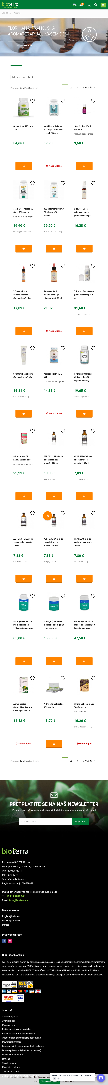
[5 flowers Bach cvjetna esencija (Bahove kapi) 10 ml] (23, 272)
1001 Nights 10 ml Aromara (82, 128)
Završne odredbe (10, 1071)
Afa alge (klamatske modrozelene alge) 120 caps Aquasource (23, 624)
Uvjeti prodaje (8, 1021)
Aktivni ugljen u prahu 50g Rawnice (84, 705)
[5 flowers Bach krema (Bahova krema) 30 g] (23, 355)
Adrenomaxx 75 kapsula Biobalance (22, 458)
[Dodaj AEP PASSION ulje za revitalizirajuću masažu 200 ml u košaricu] (54, 579)
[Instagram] (10, 941)
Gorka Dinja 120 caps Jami (23, 128)
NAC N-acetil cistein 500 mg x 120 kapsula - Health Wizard (54, 129)
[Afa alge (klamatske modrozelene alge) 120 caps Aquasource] (23, 602)
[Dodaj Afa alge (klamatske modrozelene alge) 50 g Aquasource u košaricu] (54, 661)
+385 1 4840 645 (16, 896)
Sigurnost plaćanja (13, 954)
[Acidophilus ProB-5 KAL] (54, 355)
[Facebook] (4, 941)
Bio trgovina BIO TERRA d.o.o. (16, 862)
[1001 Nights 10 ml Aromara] (84, 107)
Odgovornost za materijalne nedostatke (21, 1037)
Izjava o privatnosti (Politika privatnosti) (21, 1050)
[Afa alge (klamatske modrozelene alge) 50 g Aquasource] (54, 602)
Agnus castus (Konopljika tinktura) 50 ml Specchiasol (22, 707)
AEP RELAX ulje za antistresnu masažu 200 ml (83, 542)
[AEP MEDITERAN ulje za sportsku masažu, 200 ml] (23, 520)
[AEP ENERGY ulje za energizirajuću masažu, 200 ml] (84, 437)
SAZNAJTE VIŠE (24, 45)
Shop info (7, 1010)
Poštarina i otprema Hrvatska (16, 1029)
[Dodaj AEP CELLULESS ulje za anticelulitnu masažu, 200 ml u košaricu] (54, 496)
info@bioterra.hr (19, 900)
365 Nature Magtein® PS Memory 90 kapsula (54, 212)
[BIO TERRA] (11, 5)
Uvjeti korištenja (10, 1016)
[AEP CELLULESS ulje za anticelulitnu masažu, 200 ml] (54, 437)
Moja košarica (10, 910)
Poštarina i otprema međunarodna (18, 1033)
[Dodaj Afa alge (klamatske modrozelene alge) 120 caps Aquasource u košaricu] (23, 661)
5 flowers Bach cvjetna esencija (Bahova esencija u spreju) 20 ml (83, 214)
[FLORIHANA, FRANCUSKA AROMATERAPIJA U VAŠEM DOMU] (90, 34)
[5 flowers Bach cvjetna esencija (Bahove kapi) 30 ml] (54, 272)
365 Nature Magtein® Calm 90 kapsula (23, 210)
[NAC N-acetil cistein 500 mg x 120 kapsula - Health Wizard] (54, 107)
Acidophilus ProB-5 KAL (53, 375)
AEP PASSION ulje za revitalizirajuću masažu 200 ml (53, 542)
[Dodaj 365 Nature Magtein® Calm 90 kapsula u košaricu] (23, 248)
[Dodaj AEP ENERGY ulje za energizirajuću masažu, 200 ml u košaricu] (84, 496)
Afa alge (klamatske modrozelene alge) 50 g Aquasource (54, 624)
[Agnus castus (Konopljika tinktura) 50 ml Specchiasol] (23, 685)
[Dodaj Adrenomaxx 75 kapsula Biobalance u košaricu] (23, 496)
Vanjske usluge (9, 1063)
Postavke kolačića (67, 1081)
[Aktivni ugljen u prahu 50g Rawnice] (84, 685)
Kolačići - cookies (11, 1067)
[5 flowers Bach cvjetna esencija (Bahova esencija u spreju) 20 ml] (84, 190)
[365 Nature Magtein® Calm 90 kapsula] (23, 190)
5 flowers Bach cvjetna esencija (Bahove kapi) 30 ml (53, 294)
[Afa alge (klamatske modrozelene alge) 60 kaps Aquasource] (84, 602)
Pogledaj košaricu (11, 916)
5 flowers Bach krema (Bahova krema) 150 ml (84, 294)
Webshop (17, 13)
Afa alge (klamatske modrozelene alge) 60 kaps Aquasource (84, 624)
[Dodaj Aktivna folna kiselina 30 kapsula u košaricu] (54, 744)
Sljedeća (88, 87)
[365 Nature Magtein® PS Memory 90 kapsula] (54, 190)
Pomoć (5, 924)
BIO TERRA (6, 13)
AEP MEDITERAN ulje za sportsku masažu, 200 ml (23, 542)
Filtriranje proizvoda (22, 77)
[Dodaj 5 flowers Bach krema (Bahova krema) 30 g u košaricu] (23, 414)
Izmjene (6, 1059)
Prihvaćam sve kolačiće (50, 1081)
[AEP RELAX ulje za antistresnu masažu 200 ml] (84, 520)
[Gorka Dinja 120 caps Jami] (23, 107)
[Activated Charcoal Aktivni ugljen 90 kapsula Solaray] (84, 355)
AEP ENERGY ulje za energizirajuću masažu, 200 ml (83, 459)
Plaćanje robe (8, 1025)
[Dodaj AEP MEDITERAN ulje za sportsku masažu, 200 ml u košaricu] (23, 579)
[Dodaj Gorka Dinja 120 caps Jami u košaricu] (23, 166)
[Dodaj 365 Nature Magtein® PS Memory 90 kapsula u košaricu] (54, 248)
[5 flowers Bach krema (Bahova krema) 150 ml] (84, 272)
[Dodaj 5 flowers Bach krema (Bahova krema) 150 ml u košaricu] (84, 331)
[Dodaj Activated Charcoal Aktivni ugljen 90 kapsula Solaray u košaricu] (84, 414)
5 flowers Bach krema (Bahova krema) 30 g (23, 375)
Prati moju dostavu (11, 920)
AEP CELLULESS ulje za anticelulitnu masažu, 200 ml (53, 459)
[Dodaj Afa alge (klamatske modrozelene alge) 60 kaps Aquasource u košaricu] (84, 661)
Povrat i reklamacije (11, 1042)
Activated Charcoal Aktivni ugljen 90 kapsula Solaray (83, 377)
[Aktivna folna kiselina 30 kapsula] (54, 685)
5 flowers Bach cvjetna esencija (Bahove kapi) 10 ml (22, 294)
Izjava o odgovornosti (12, 1054)
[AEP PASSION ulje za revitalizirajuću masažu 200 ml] (54, 520)
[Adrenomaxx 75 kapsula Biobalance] (23, 437)
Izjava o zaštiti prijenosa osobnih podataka (23, 1046)
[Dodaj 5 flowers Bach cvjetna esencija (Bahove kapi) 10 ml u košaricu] (23, 331)
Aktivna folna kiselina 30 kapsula (54, 705)
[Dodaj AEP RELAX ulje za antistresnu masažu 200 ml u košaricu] (84, 579)
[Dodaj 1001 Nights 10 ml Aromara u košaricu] (84, 166)
